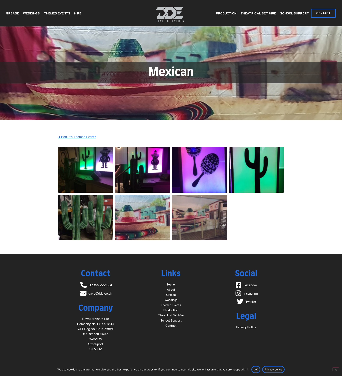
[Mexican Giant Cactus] (85, 217)
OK (256, 369)
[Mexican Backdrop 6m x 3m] (142, 217)
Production (226, 13)
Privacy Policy (246, 327)
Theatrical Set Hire (258, 13)
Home (171, 284)
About (171, 289)
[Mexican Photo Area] (199, 217)
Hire (77, 13)
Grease (12, 13)
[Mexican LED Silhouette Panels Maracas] (199, 170)
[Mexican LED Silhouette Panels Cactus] (256, 170)
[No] (335, 369)
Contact (171, 325)
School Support (294, 13)
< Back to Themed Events (77, 136)
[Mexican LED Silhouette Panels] (85, 170)
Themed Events (57, 13)
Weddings (31, 13)
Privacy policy (273, 369)
